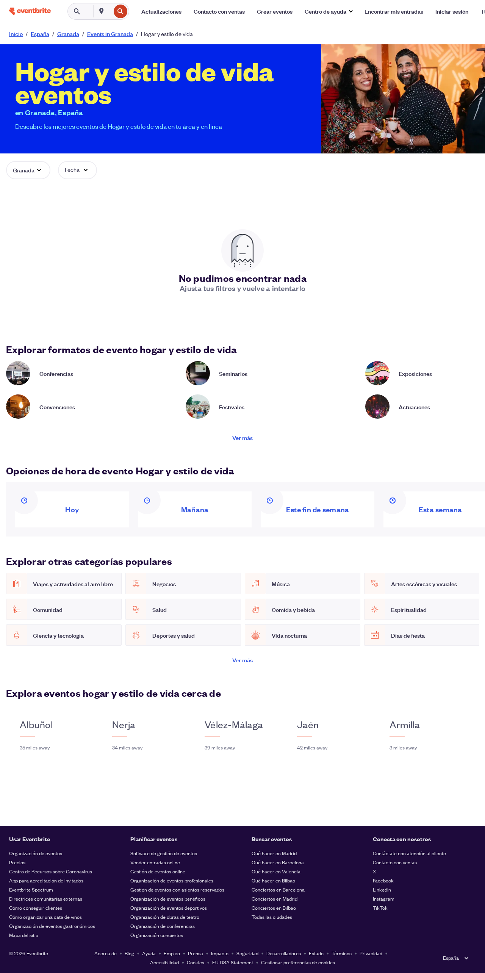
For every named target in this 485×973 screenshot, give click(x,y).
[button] (328, 11)
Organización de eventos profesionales (171, 880)
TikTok (380, 907)
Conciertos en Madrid (274, 898)
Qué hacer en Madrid (274, 853)
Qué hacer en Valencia (276, 871)
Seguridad (247, 953)
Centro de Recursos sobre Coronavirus (50, 871)
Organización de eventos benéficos (167, 898)
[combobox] (110, 11)
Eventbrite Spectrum (31, 889)
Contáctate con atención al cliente (409, 853)
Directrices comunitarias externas (45, 898)
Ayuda (149, 953)
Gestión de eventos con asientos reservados (177, 889)
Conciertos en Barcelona (278, 889)
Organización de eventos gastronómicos (52, 925)
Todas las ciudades (272, 916)
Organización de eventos (35, 853)
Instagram (383, 898)
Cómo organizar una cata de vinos (45, 916)
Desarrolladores (283, 953)
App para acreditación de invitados (46, 880)
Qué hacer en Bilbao (273, 880)
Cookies (195, 962)
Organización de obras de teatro (164, 916)
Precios (17, 862)
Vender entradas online (155, 862)
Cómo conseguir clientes (35, 907)
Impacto (219, 953)
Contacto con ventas (395, 862)
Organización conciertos (156, 935)
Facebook (383, 880)
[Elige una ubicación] (101, 11)
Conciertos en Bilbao (274, 907)
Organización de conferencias (162, 925)
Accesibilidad (164, 962)
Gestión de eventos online (157, 871)
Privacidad (371, 953)
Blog (129, 953)
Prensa (195, 953)
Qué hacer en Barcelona (278, 862)
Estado (316, 953)
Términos (342, 953)
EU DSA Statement (232, 962)
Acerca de (105, 953)
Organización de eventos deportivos (168, 907)
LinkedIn (382, 889)
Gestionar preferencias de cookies (298, 962)
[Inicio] (30, 11)
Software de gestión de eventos (163, 853)
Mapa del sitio (23, 935)
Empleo (172, 953)
